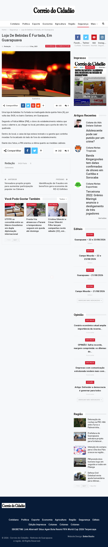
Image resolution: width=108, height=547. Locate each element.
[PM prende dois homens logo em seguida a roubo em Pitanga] (80, 462)
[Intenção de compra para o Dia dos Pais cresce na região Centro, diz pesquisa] (80, 450)
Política (26, 24)
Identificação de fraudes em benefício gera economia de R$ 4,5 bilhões (53, 186)
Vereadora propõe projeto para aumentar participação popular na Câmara (19, 186)
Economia (48, 24)
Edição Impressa (37, 524)
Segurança (83, 24)
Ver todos (102, 218)
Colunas (53, 524)
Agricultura (60, 24)
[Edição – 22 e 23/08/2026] (90, 84)
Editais (90, 234)
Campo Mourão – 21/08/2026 (90, 291)
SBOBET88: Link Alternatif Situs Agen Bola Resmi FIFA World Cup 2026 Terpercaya (54, 529)
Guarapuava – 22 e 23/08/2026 (90, 239)
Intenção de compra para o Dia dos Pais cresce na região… (97, 449)
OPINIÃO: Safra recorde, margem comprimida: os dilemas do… (90, 348)
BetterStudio (88, 536)
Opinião (90, 382)
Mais (93, 24)
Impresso (90, 67)
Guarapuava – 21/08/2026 (90, 275)
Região (71, 24)
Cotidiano (15, 24)
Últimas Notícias (63, 46)
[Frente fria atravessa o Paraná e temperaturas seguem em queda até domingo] (36, 209)
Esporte (36, 24)
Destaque (53, 204)
